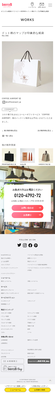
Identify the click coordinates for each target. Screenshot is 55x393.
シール (29, 332)
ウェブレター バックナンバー (9, 268)
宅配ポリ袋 (31, 326)
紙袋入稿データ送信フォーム (36, 293)
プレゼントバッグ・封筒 (8, 326)
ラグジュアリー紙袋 (33, 313)
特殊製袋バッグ (5, 304)
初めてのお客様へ (6, 258)
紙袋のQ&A (31, 353)
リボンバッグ (31, 301)
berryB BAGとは (6, 255)
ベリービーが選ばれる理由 (35, 255)
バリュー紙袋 (5, 316)
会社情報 (3, 356)
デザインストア (32, 290)
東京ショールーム (6, 281)
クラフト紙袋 (31, 319)
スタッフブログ (5, 264)
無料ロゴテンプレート (7, 290)
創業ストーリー (32, 258)
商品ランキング (32, 261)
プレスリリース (5, 353)
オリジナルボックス (7, 329)
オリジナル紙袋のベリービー (10, 11)
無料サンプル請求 (33, 340)
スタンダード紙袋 (6, 313)
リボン (3, 332)
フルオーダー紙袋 (6, 322)
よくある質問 (5, 261)
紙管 (29, 329)
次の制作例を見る (44, 131)
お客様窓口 (4, 343)
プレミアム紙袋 (5, 319)
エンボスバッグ (5, 301)
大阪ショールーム (33, 281)
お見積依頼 (4, 340)
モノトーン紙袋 (32, 316)
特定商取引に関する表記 (35, 349)
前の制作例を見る (10, 131)
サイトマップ (31, 356)
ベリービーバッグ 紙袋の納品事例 (37, 264)
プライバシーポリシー (7, 350)
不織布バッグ (31, 322)
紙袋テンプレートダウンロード (10, 293)
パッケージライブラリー (8, 273)
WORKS (23, 11)
